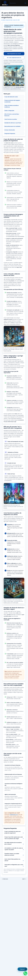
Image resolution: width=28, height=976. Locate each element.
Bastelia (13, 3)
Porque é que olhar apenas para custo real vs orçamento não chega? (13, 837)
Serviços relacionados (9, 130)
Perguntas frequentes (9, 133)
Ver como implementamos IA (14, 57)
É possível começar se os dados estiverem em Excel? (11, 854)
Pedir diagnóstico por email (14, 53)
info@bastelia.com (14, 814)
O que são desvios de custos (11, 96)
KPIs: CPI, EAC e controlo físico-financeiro (11, 114)
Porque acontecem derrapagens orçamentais (12, 101)
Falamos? (22, 969)
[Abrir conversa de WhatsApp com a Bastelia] (25, 973)
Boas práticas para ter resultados (12, 126)
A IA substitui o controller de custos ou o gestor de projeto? (13, 848)
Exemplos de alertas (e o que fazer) (12, 122)
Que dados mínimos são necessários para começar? (13, 843)
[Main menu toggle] (25, 3)
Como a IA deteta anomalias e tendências (11, 106)
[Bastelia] (5, 3)
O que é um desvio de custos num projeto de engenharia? (12, 832)
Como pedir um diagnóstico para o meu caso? (13, 865)
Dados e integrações (9, 110)
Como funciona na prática (10, 119)
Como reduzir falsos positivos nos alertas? (12, 859)
